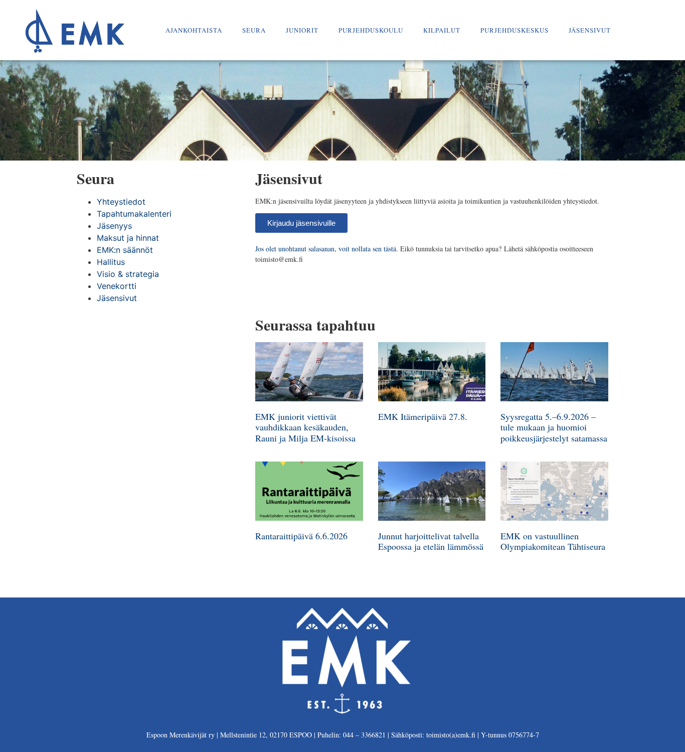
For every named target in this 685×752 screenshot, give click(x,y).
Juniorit (302, 30)
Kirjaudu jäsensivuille (301, 223)
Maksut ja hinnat (128, 238)
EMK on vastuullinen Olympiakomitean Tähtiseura (552, 541)
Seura (254, 30)
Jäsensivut (590, 30)
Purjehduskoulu (370, 30)
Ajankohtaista (193, 30)
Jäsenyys (114, 226)
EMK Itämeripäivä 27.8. (422, 416)
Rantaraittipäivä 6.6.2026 (301, 536)
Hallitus (111, 262)
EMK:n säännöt (125, 250)
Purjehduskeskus (514, 30)
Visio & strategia (128, 274)
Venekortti (116, 286)
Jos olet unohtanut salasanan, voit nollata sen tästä (325, 248)
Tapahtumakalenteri (134, 214)
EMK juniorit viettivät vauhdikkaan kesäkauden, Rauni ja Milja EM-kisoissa (305, 427)
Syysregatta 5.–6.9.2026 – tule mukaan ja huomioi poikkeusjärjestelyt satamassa (553, 427)
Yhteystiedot (121, 202)
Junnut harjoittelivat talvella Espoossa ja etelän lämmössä (430, 541)
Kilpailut (441, 30)
